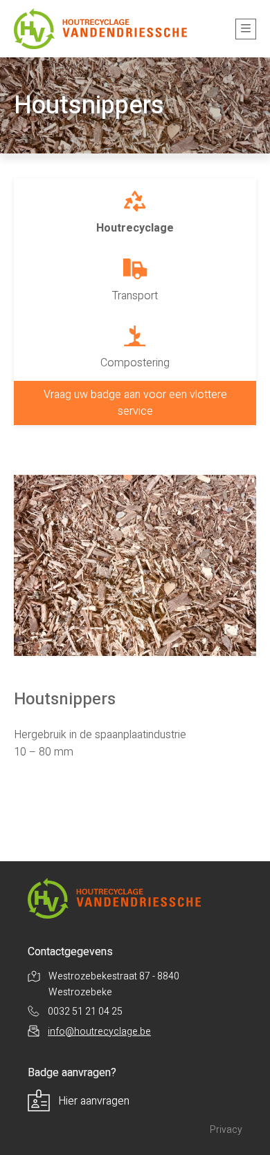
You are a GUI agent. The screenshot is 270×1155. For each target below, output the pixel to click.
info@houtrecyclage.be (99, 1031)
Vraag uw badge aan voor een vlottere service (135, 403)
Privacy (226, 1130)
